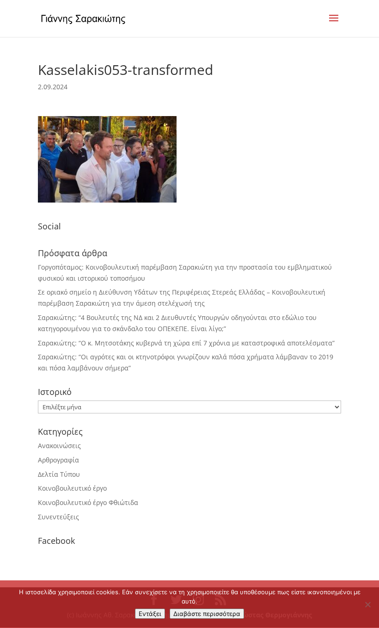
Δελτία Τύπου (59, 474)
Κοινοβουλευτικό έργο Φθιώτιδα (88, 502)
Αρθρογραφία (58, 460)
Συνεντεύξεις (58, 516)
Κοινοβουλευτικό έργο (72, 488)
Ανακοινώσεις (59, 445)
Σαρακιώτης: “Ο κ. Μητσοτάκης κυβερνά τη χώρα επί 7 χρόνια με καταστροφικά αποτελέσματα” (186, 343)
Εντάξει (150, 613)
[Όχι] (367, 604)
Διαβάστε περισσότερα (206, 613)
